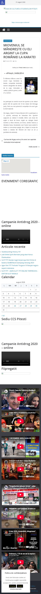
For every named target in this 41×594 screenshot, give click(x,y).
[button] (2, 2)
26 (15, 306)
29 (31, 306)
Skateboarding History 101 (11, 252)
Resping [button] (12, 586)
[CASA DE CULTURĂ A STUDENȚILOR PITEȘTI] (4, 29)
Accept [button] (20, 586)
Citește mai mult (16, 589)
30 (36, 306)
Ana (15, 61)
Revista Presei (7, 40)
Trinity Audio (22, 67)
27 (20, 306)
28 (26, 306)
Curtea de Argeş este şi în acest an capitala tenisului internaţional (20, 140)
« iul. (3, 316)
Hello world (33, 147)
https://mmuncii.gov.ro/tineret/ (20, 22)
